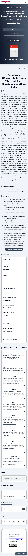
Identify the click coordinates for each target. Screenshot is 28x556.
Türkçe (19, 2)
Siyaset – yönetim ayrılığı (7, 190)
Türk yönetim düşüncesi (11, 191)
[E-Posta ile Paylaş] (23, 522)
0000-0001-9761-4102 (8, 290)
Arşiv (3, 472)
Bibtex (25, 347)
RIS (18, 347)
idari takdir (16, 190)
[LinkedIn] (19, 522)
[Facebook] (4, 522)
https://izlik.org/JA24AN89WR (10, 339)
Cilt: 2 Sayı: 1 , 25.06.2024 (10, 478)
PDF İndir (13, 29)
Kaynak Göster (13, 33)
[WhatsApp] (9, 522)
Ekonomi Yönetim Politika (14, 59)
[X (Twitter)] (14, 522)
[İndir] (23, 509)
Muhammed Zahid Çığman (13, 23)
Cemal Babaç (21, 191)
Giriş (25, 2)
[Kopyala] (24, 361)
